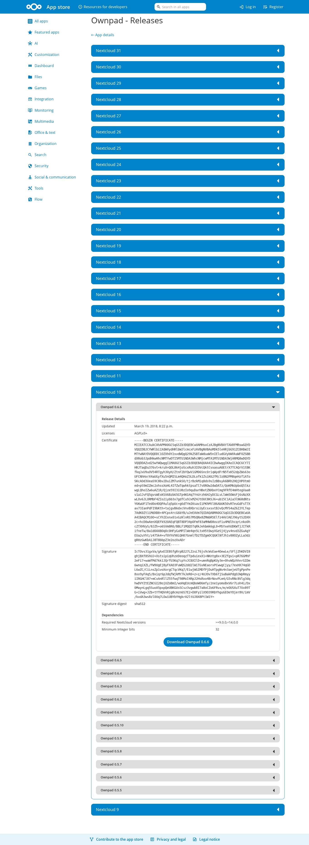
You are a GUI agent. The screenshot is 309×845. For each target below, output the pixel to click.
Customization (47, 54)
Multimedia (44, 121)
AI (36, 43)
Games (41, 87)
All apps (41, 21)
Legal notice (209, 839)
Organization (46, 143)
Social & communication (55, 177)
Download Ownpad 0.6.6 (188, 641)
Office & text (45, 132)
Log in (247, 7)
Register (273, 7)
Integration (44, 98)
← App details (102, 34)
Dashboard (44, 65)
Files (38, 76)
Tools (39, 188)
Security (41, 165)
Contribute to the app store (119, 839)
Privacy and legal (171, 839)
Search (40, 154)
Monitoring (44, 110)
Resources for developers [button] (102, 7)
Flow (38, 199)
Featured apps (47, 32)
